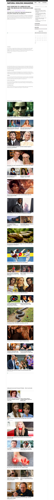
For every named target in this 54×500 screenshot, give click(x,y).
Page (39, 2)
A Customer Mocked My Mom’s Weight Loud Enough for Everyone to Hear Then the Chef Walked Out (40, 14)
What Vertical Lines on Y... (25, 0)
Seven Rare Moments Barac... (16, 0)
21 (42, 38)
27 (40, 40)
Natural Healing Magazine (20, 3)
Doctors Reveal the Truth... (43, 0)
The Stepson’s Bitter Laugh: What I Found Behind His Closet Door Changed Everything (40, 19)
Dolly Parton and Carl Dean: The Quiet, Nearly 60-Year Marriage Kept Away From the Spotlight (40, 11)
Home (35, 2)
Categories (44, 2)
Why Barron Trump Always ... (34, 0)
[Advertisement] (20, 26)
